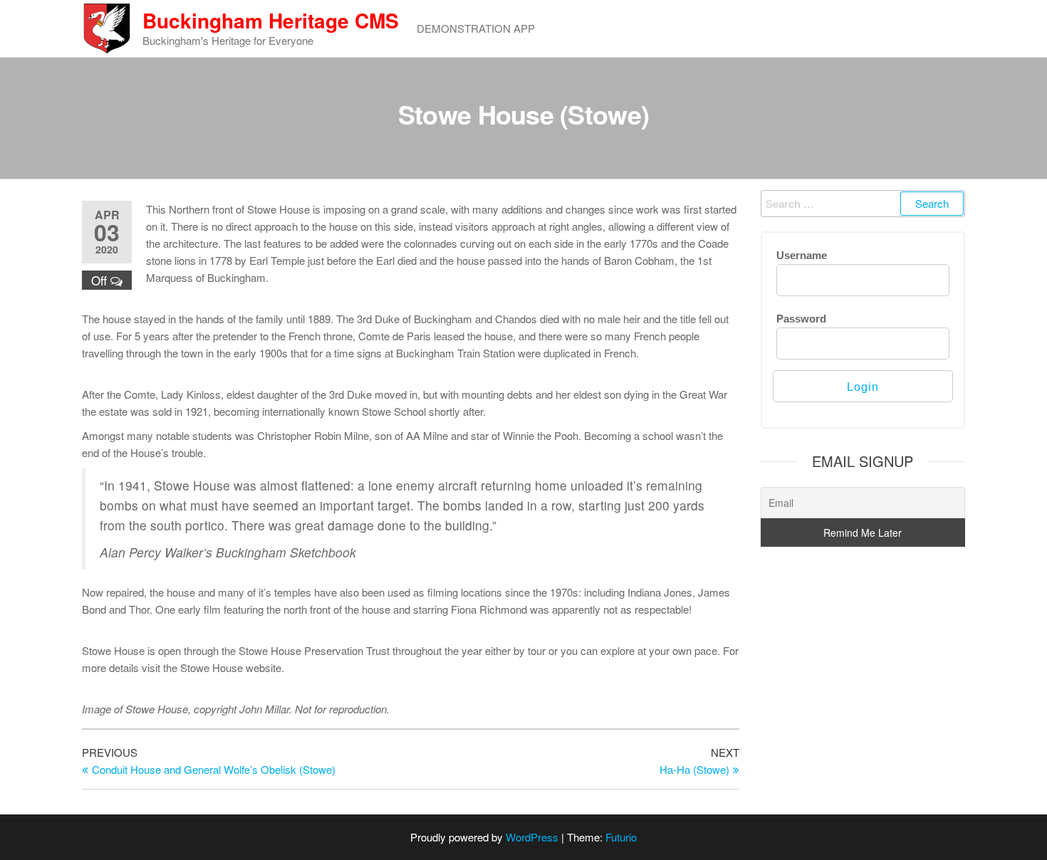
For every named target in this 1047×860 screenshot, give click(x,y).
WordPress (532, 836)
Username (801, 255)
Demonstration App (476, 28)
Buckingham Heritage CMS (270, 20)
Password (801, 319)
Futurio (621, 836)
